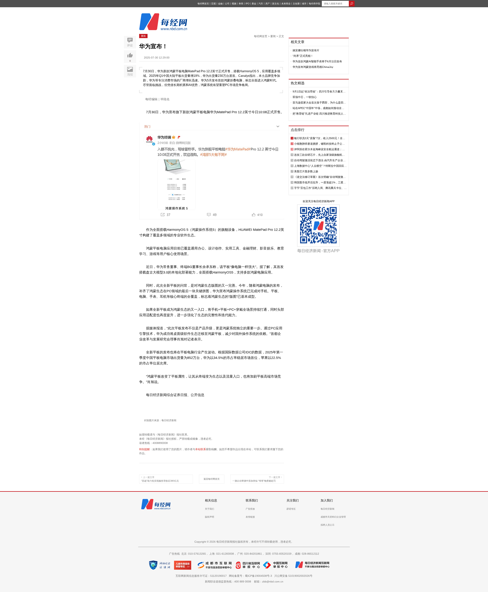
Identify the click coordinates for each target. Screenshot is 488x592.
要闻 (143, 36)
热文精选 (297, 83)
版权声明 (209, 517)
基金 (254, 3)
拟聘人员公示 (327, 525)
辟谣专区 (291, 509)
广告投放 (250, 509)
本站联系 (200, 449)
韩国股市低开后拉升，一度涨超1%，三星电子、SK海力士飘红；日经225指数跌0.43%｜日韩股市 (320, 182)
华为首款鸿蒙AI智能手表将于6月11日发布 (317, 61)
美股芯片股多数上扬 (306, 171)
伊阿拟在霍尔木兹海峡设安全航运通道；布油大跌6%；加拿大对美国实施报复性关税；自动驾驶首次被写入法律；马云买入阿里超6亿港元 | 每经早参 (320, 149)
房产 (267, 3)
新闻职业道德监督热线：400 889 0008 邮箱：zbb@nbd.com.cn (244, 581)
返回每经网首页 (212, 479)
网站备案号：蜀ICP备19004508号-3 (251, 575)
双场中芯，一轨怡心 (305, 97)
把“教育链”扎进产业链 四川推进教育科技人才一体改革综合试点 (319, 113)
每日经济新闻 (327, 509)
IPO (247, 3)
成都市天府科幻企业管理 (333, 517)
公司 (227, 3)
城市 (304, 3)
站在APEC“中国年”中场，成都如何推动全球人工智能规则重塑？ (318, 108)
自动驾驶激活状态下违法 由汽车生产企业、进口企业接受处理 (320, 160)
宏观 (213, 3)
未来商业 (286, 3)
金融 (220, 3)
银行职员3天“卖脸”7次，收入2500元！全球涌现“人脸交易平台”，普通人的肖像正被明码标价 (320, 138)
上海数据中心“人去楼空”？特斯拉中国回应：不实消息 (320, 165)
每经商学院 (314, 3)
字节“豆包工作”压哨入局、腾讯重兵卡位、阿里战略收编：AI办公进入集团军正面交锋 (320, 188)
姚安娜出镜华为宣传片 (306, 50)
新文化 (275, 3)
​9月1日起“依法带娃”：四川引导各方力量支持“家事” (319, 91)
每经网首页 (203, 3)
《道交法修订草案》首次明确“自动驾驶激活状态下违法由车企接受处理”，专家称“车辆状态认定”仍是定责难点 (320, 177)
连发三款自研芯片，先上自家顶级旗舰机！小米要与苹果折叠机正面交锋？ (319, 154)
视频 (234, 3)
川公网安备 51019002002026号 (293, 575)
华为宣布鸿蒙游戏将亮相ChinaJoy (313, 67)
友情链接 (250, 517)
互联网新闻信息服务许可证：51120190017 (202, 575)
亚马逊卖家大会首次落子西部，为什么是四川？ (318, 102)
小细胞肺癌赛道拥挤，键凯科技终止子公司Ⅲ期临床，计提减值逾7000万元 (320, 143)
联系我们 (252, 500)
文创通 (296, 3)
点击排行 (297, 130)
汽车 (260, 3)
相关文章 (297, 42)
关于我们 (209, 509)
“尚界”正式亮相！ (303, 56)
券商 (241, 3)
